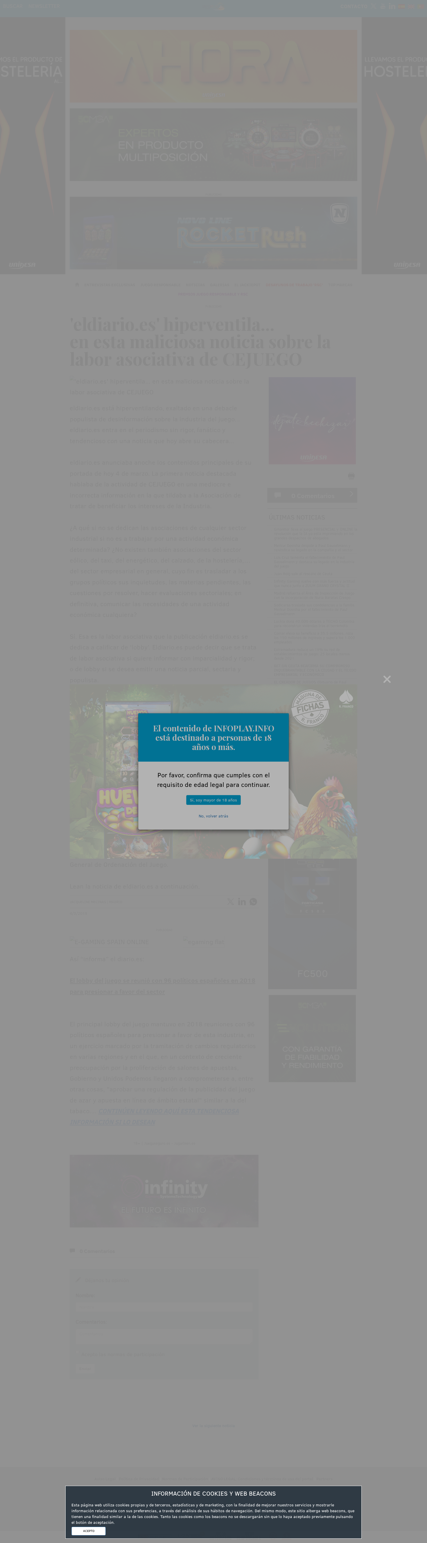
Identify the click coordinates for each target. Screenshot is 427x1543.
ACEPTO (88, 1530)
